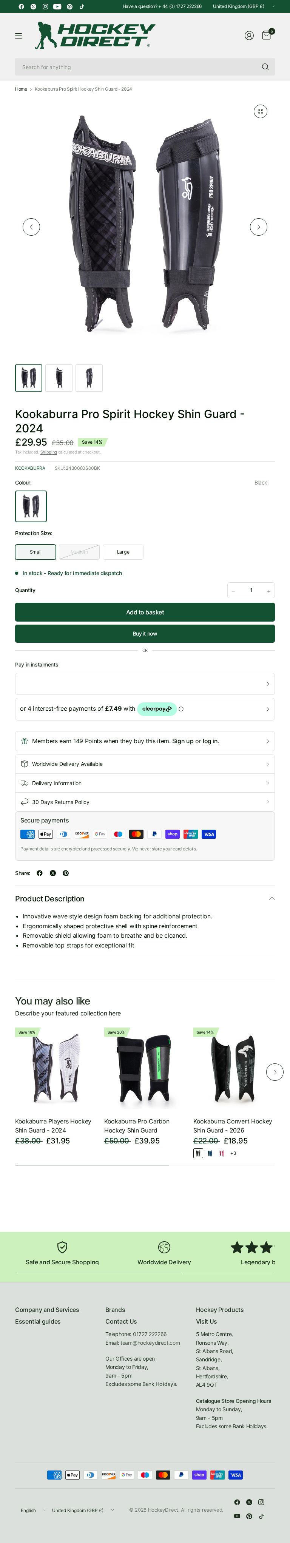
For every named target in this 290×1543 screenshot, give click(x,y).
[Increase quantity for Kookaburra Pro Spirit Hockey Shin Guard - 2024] (269, 591)
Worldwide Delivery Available (67, 764)
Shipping (48, 452)
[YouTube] (57, 6)
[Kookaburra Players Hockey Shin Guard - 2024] (56, 1068)
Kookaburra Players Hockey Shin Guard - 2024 (53, 1125)
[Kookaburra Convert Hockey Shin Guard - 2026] (234, 1068)
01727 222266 (150, 1334)
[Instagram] (45, 6)
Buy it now (145, 633)
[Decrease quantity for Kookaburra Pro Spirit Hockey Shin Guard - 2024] (233, 591)
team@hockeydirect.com (150, 1342)
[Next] (258, 227)
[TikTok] (82, 6)
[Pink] (222, 1153)
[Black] (198, 1153)
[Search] (265, 67)
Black (31, 506)
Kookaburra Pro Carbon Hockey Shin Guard (136, 1125)
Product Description (50, 898)
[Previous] (31, 227)
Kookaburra (30, 468)
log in (210, 741)
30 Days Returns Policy (60, 802)
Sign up (182, 741)
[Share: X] (53, 873)
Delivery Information (57, 783)
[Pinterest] (69, 6)
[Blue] (210, 1153)
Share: (22, 873)
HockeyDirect (163, 1510)
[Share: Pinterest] (66, 873)
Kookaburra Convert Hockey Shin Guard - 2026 (232, 1125)
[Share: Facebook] (40, 873)
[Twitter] (33, 6)
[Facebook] (21, 6)
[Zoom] (260, 111)
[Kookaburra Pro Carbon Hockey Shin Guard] (145, 1068)
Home (21, 89)
